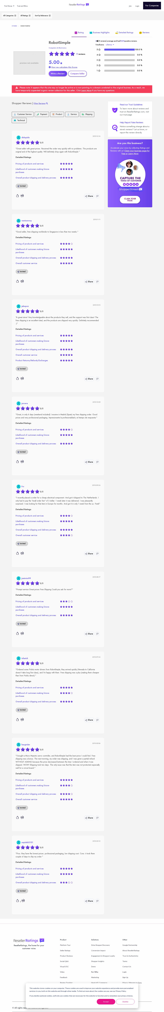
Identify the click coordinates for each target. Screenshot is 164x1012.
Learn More (86, 90)
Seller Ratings (65, 950)
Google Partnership (129, 945)
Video (62, 972)
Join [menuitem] (130, 6)
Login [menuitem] (137, 6)
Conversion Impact (98, 950)
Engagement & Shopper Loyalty (103, 956)
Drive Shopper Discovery (100, 945)
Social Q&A (64, 961)
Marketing (95, 977)
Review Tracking (66, 983)
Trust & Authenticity (130, 956)
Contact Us (126, 967)
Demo (93, 967)
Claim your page (130, 199)
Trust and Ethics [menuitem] (22, 6)
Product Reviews (66, 956)
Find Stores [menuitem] (8, 6)
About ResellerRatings (131, 950)
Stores (14, 26)
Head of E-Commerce (99, 983)
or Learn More (132, 153)
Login (124, 972)
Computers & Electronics (57, 48)
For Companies (152, 5)
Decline (125, 1002)
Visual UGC (64, 967)
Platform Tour (65, 945)
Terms (124, 961)
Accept (106, 1002)
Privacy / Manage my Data (132, 983)
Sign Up (125, 977)
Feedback (63, 977)
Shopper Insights (97, 961)
